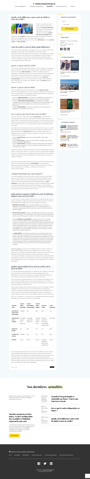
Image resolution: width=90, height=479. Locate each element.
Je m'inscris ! (69, 29)
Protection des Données (66, 455)
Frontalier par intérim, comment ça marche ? (69, 72)
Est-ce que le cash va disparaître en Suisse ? (72, 145)
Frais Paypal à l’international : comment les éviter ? (67, 111)
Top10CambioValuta (48, 470)
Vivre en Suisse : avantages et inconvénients (67, 92)
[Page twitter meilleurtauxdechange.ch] (45, 464)
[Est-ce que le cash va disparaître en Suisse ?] (63, 145)
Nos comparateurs (20, 6)
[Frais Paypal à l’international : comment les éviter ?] (69, 104)
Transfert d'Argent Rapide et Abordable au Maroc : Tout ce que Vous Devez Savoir (69, 137)
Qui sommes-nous (37, 455)
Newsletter (26, 455)
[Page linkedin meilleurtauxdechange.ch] (51, 464)
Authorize (66, 24)
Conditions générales (51, 455)
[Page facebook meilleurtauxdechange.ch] (39, 464)
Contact (72, 6)
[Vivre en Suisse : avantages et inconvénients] (69, 84)
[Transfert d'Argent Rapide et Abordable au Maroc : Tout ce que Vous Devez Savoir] (63, 136)
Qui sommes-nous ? (61, 6)
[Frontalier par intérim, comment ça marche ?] (69, 65)
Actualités (50, 6)
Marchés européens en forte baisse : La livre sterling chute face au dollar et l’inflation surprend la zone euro (69, 128)
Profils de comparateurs (36, 6)
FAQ (10, 455)
